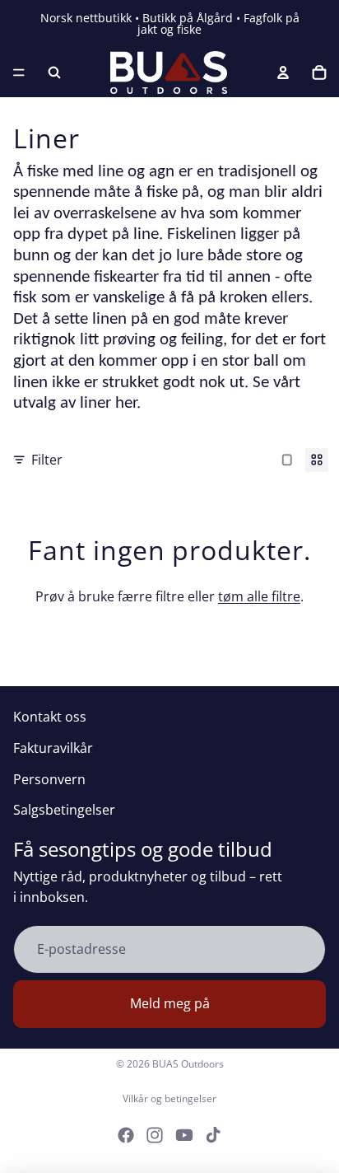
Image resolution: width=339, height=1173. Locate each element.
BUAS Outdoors (188, 1064)
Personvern (49, 779)
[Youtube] (184, 1135)
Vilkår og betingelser (169, 1098)
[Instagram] (155, 1135)
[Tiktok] (213, 1135)
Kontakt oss (49, 717)
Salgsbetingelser (64, 810)
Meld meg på (170, 1003)
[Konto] (283, 72)
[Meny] (19, 72)
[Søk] (54, 72)
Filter (47, 460)
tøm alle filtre (259, 596)
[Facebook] (126, 1135)
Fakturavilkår (53, 748)
